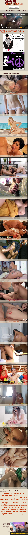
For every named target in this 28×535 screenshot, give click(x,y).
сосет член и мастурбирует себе (13, 503)
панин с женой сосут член (19, 514)
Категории (11, 7)
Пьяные (3, 32)
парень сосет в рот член (12, 497)
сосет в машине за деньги (13, 498)
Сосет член (21, 31)
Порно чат (16, 7)
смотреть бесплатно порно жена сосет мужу (13, 509)
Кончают (15, 31)
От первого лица (7, 31)
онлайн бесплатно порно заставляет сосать (13, 494)
